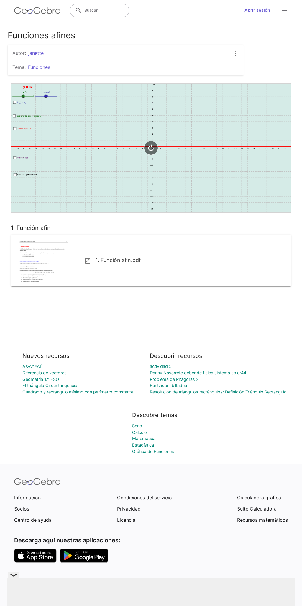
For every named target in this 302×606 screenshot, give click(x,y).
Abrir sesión (257, 10)
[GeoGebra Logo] (37, 10)
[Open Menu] (284, 10)
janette (36, 53)
